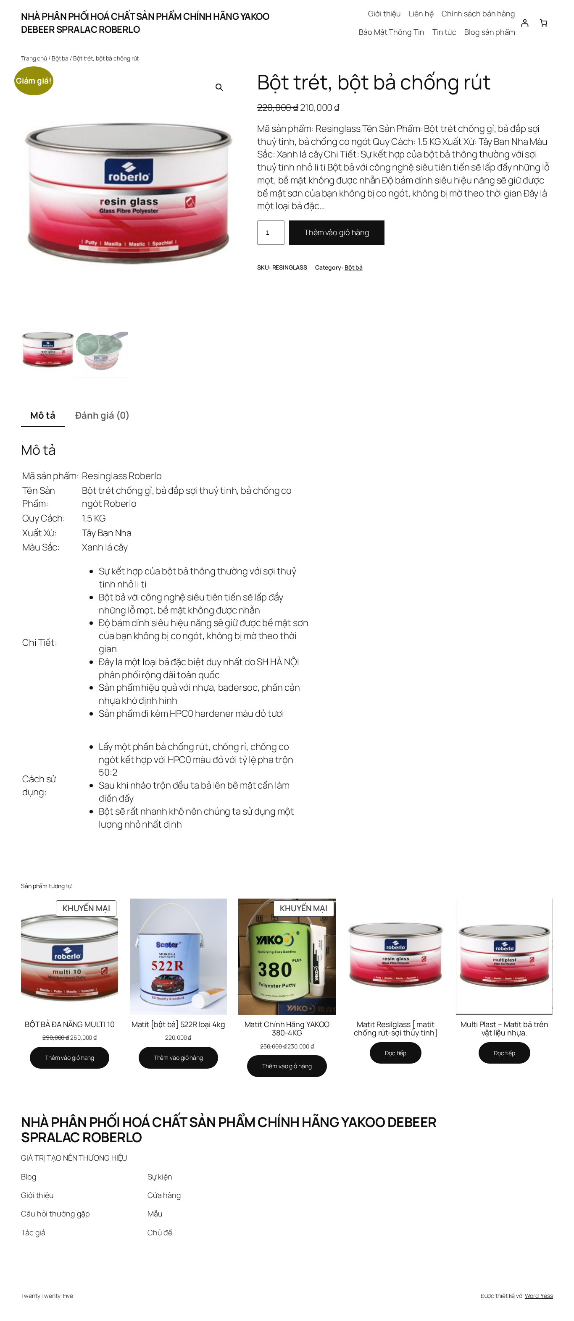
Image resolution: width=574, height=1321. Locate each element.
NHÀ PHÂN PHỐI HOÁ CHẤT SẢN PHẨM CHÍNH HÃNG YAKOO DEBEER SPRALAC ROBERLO (229, 1129)
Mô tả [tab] (42, 415)
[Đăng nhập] (524, 22)
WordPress (539, 1296)
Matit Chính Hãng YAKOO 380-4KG (287, 1028)
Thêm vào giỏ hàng (336, 232)
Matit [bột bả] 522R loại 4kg (178, 1024)
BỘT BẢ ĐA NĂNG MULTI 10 (70, 1024)
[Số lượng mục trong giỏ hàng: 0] (543, 22)
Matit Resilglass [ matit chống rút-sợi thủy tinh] (395, 1028)
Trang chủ (34, 58)
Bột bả (60, 58)
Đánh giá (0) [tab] (102, 415)
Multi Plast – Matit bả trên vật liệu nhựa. (504, 1028)
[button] (219, 87)
